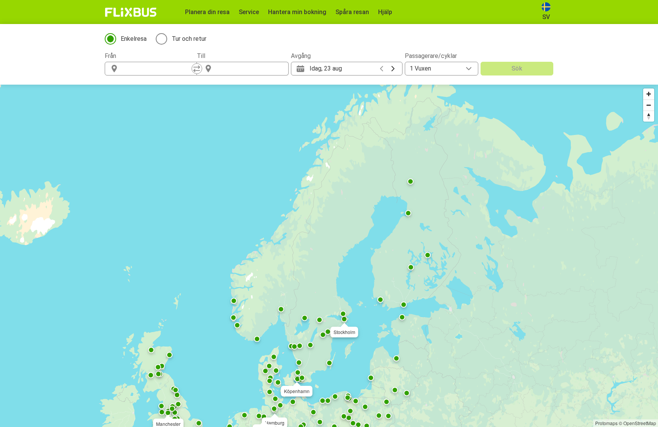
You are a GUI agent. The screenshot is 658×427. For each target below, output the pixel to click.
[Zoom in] (648, 94)
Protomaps (606, 423)
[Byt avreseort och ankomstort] (197, 68)
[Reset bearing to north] (648, 116)
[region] (329, 256)
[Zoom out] (648, 105)
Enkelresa (134, 38)
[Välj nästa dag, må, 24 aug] (393, 68)
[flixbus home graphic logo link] (131, 12)
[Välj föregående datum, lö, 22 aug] (381, 68)
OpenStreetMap (639, 423)
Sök (516, 68)
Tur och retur (189, 38)
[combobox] (157, 68)
